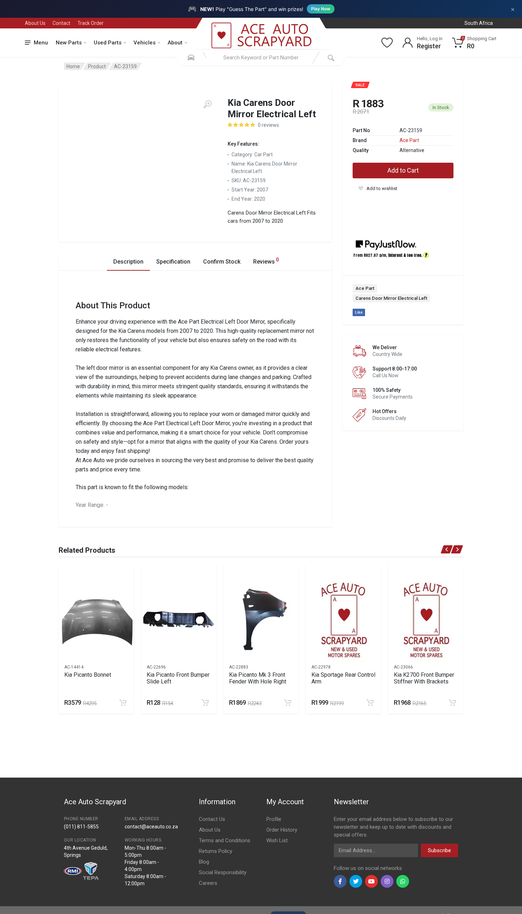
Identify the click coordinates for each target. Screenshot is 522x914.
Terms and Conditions (224, 840)
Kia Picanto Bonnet (87, 674)
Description (128, 261)
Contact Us (212, 819)
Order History (281, 830)
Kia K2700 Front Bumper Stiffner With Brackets (424, 678)
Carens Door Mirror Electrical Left (391, 298)
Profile (273, 819)
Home (73, 66)
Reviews (266, 261)
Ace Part (409, 140)
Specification (173, 261)
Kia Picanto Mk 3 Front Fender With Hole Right (257, 678)
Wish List (277, 840)
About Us (35, 23)
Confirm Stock (221, 261)
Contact (61, 23)
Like (359, 312)
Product (97, 66)
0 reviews (268, 125)
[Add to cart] (122, 702)
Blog (204, 862)
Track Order (90, 23)
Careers (208, 883)
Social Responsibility (222, 872)
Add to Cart (403, 170)
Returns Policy (215, 851)
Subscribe (439, 850)
